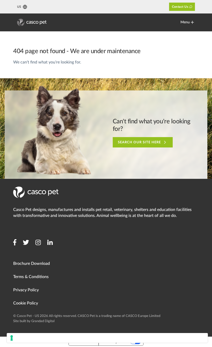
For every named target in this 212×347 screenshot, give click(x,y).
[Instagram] (38, 242)
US (19, 6)
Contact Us (180, 6)
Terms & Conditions (31, 277)
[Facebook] (14, 242)
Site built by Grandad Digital (34, 321)
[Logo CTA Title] (32, 22)
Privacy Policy (26, 290)
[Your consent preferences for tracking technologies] (107, 338)
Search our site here (139, 142)
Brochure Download (31, 263)
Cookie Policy (25, 303)
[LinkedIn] (50, 242)
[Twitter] (26, 242)
